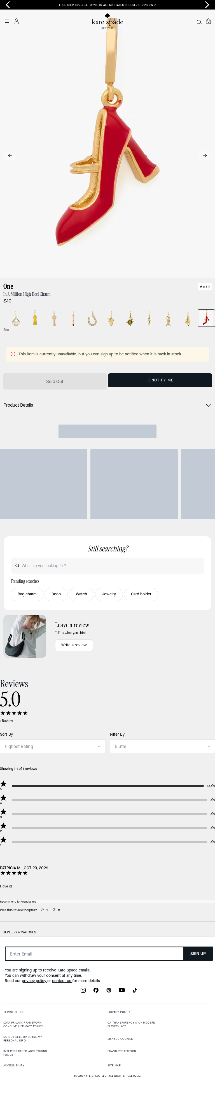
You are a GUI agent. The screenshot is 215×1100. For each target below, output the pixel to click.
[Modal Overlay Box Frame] (107, 550)
